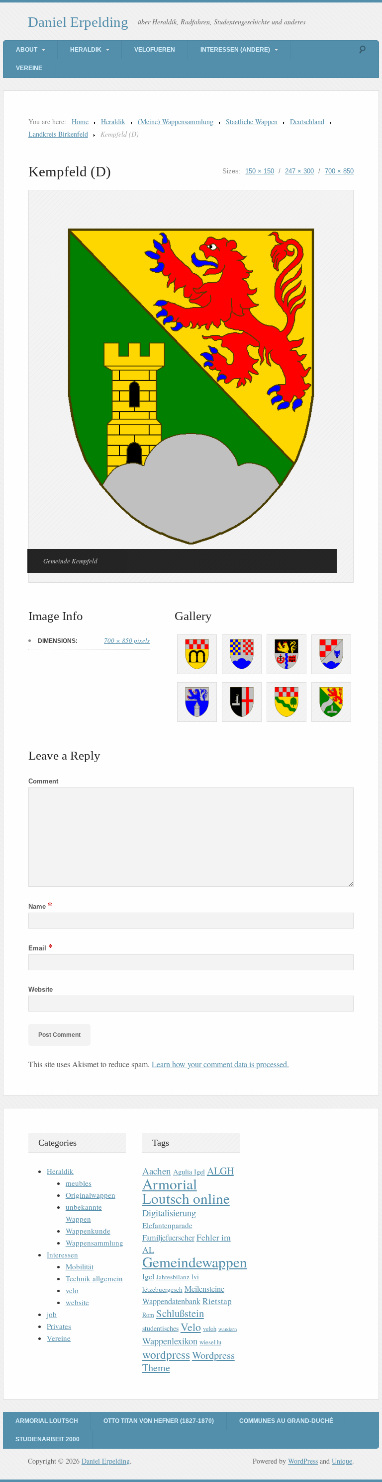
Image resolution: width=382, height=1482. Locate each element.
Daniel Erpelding (78, 22)
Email (40, 948)
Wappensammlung (94, 1243)
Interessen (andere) (235, 49)
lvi (195, 1276)
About (26, 49)
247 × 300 (299, 171)
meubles (79, 1183)
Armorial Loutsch (46, 1420)
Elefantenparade (167, 1225)
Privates (59, 1326)
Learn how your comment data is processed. (220, 1064)
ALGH (220, 1170)
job (52, 1314)
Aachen (156, 1171)
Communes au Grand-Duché (286, 1420)
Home (80, 121)
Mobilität (80, 1266)
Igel (148, 1276)
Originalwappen (90, 1195)
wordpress (166, 1354)
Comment (43, 781)
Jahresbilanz (173, 1276)
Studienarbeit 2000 (47, 1439)
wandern (227, 1329)
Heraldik (85, 49)
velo (72, 1290)
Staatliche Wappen (252, 121)
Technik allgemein (94, 1278)
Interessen (62, 1254)
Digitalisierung (169, 1213)
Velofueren (154, 49)
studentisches (160, 1328)
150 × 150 (259, 171)
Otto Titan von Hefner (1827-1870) (158, 1420)
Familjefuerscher (168, 1237)
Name (40, 906)
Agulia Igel (189, 1171)
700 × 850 (339, 171)
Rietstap (217, 1301)
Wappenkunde (88, 1231)
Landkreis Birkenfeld (58, 134)
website (77, 1302)
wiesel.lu (210, 1342)
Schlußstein (180, 1313)
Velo (191, 1327)
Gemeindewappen (194, 1261)
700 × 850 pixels (127, 640)
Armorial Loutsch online (186, 1191)
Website (40, 989)
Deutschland (307, 121)
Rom (148, 1315)
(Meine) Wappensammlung (175, 121)
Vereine (29, 68)
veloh (209, 1329)
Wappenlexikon (169, 1341)
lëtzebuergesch (162, 1289)
